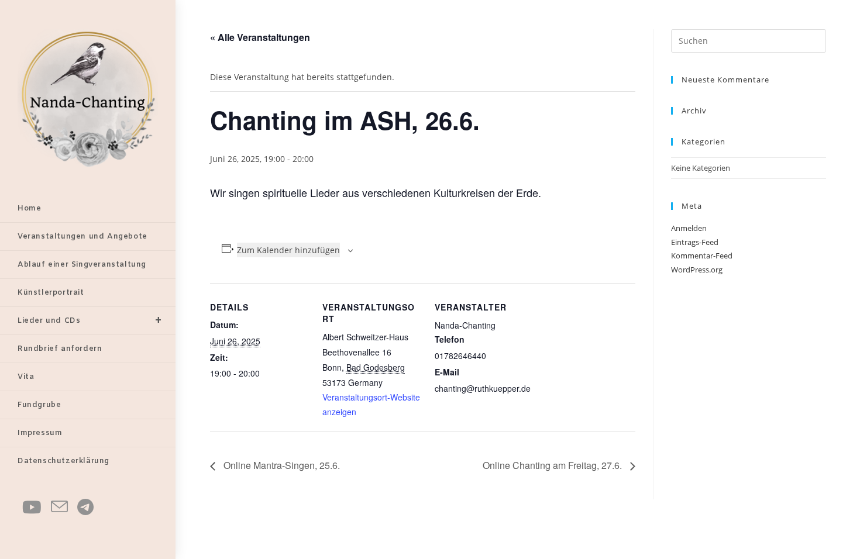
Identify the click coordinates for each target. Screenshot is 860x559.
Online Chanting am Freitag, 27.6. (553, 465)
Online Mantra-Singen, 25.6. (280, 465)
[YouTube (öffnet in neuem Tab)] (32, 507)
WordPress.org (697, 269)
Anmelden (689, 228)
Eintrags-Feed (694, 242)
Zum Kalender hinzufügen (288, 250)
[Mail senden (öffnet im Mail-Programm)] (59, 507)
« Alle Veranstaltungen (260, 37)
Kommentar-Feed (701, 255)
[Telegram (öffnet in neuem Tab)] (85, 507)
